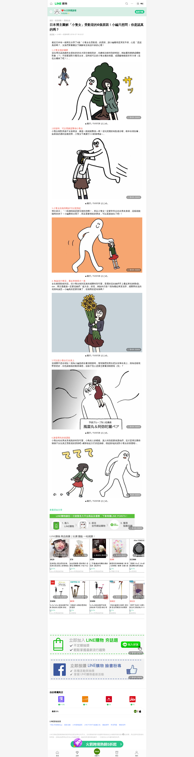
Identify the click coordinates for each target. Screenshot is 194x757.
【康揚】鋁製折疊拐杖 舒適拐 (78, 606)
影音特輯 (58, 20)
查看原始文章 (56, 510)
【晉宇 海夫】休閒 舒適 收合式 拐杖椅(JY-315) (138, 606)
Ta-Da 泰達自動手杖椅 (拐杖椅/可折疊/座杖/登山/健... (98, 606)
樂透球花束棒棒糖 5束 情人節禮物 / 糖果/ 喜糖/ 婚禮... (119, 564)
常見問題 (114, 725)
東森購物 (113, 613)
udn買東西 (133, 571)
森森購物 (132, 613)
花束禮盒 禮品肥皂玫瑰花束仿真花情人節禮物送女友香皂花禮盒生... (59, 564)
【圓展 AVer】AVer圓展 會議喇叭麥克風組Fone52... (138, 564)
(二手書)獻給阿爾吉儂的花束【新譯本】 (99, 564)
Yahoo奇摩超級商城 (56, 571)
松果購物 (73, 613)
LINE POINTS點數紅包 (92, 725)
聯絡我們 (122, 725)
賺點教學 (105, 725)
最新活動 (67, 725)
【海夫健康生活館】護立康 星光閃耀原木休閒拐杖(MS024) (119, 606)
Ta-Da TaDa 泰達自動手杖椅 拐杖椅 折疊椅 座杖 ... (59, 606)
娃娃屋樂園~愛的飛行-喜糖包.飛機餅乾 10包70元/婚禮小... (79, 564)
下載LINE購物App (56, 725)
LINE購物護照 (77, 725)
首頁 (51, 20)
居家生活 (67, 20)
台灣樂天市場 (114, 571)
